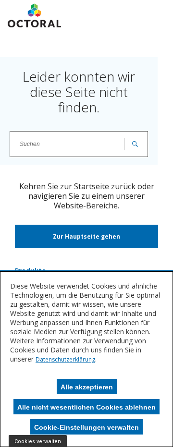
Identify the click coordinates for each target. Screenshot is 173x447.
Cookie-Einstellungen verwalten (86, 427)
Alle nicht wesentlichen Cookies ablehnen (86, 407)
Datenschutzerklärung (65, 359)
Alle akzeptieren (87, 387)
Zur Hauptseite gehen (86, 236)
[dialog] (86, 359)
